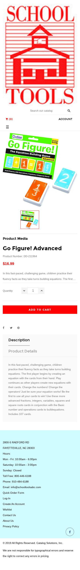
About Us (8, 520)
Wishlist (7, 509)
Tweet (13, 328)
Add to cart (40, 309)
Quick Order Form (13, 492)
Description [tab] (19, 340)
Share (5, 328)
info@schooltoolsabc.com (26, 487)
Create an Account (14, 503)
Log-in (6, 498)
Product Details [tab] (22, 351)
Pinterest (20, 328)
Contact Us (9, 515)
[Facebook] (69, 532)
